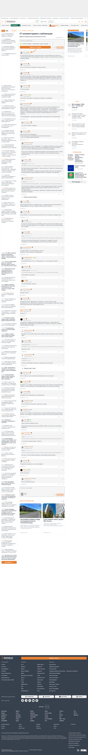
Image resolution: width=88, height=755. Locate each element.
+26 (59, 416)
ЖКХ (22, 688)
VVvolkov (25, 469)
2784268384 (25, 391)
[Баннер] (16, 25)
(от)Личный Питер (14, 18)
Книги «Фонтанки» (53, 677)
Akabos (25, 419)
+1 (59, 139)
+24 (59, 378)
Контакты (3, 666)
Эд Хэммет (25, 460)
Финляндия (40, 686)
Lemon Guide (56, 18)
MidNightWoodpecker (28, 257)
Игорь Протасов (26, 372)
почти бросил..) (27, 122)
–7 (63, 119)
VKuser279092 (26, 381)
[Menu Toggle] (2, 22)
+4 (59, 82)
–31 (63, 397)
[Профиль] (85, 22)
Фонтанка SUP (5, 18)
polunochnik (26, 340)
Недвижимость (25, 690)
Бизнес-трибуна (25, 671)
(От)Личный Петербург (54, 673)
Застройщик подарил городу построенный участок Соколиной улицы (30, 521)
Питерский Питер (26, 103)
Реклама (3, 671)
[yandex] (36, 700)
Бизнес (23, 669)
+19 (59, 406)
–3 (63, 139)
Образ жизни (40, 664)
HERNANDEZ (26, 142)
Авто (22, 664)
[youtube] (33, 700)
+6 (59, 429)
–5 (63, 365)
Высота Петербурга (54, 688)
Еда (22, 686)
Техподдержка (4, 669)
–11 (63, 254)
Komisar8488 (25, 85)
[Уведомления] (82, 22)
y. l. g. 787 (25, 201)
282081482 (25, 298)
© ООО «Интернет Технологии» (35, 749)
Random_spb (25, 131)
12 (28, 139)
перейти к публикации (27, 30)
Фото (38, 690)
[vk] (29, 700)
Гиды (22, 679)
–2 (63, 100)
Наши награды (71, 747)
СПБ (7, 30)
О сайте (3, 664)
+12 (59, 217)
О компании (4, 675)
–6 (63, 337)
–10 (63, 295)
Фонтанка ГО (23, 18)
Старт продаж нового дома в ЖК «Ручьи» (53, 520)
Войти (25, 494)
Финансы (39, 684)
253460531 (25, 63)
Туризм (39, 682)
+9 (59, 208)
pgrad (24, 52)
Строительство (41, 677)
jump (25, 220)
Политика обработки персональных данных (77, 735)
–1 (63, 208)
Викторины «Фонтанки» (27, 675)
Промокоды (77, 152)
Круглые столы (53, 686)
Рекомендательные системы (74, 741)
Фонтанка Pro (52, 664)
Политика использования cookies (75, 739)
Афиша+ (23, 666)
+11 (59, 475)
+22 (59, 466)
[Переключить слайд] (86, 37)
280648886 (25, 72)
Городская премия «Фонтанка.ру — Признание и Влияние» (63, 671)
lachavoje (26, 232)
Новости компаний (27, 501)
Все (3, 30)
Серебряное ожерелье (33, 18)
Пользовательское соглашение (74, 732)
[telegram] (26, 700)
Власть (23, 677)
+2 (59, 194)
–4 (63, 174)
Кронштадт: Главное (54, 684)
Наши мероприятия (6, 673)
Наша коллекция (53, 675)
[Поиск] (79, 22)
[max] (22, 700)
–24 (63, 327)
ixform (24, 318)
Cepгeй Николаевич (28, 478)
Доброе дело (24, 684)
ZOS (25, 280)
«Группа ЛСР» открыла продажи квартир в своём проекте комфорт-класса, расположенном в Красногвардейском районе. (53, 524)
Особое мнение (41, 669)
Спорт (38, 675)
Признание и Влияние (45, 18)
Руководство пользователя (73, 745)
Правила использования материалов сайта (77, 737)
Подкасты (39, 671)
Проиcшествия (41, 673)
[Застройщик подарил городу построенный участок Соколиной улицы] (30, 510)
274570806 (25, 211)
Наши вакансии (5, 677)
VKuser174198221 (26, 289)
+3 (59, 91)
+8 (59, 315)
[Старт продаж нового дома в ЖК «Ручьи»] (54, 510)
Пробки (44, 21)
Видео (22, 673)
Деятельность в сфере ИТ (73, 743)
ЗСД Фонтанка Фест (65, 18)
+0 (59, 60)
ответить (23, 60)
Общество (39, 666)
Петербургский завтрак (77, 18)
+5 (59, 119)
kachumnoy (25, 94)
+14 (59, 388)
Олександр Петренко (27, 247)
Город (22, 682)
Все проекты (52, 690)
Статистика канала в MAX (7, 679)
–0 (63, 60)
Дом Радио (52, 682)
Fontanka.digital (53, 679)
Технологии (40, 679)
